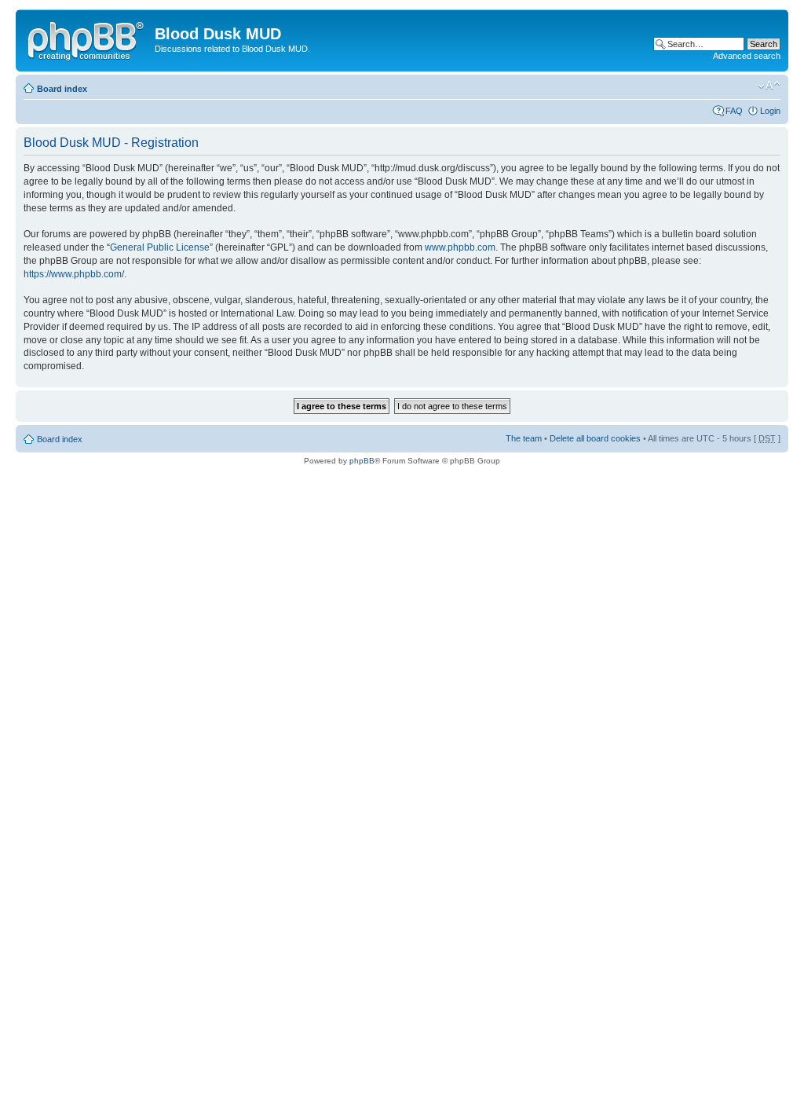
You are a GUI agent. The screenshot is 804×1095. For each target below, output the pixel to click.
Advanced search (746, 55)
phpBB (362, 460)
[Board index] (87, 38)
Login (770, 110)
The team (524, 438)
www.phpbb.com (460, 247)
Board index (62, 88)
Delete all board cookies (595, 438)
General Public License (160, 247)
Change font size (769, 86)
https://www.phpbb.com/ (74, 274)
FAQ (734, 110)
